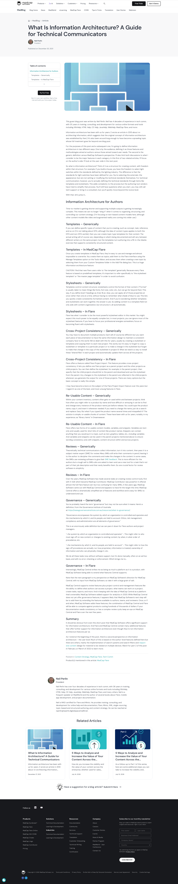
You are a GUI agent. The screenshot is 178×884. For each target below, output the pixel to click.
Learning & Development (55, 826)
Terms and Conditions (63, 872)
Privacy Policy (130, 852)
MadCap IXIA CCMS (30, 834)
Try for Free (44, 93)
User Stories (121, 10)
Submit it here (111, 787)
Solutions (59, 3)
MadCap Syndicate (30, 823)
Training (72, 848)
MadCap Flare (75, 10)
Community (73, 826)
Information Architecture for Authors (44, 71)
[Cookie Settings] (4, 880)
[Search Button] (104, 3)
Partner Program (98, 841)
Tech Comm (108, 657)
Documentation (74, 823)
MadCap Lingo (28, 841)
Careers (95, 826)
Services (72, 830)
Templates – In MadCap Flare (42, 79)
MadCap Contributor (30, 845)
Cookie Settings (145, 872)
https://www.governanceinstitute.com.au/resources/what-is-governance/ (99, 510)
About (95, 823)
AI (52, 3)
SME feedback (111, 459)
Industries (50, 830)
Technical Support (75, 834)
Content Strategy (82, 657)
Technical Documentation (55, 823)
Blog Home (34, 10)
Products (41, 3)
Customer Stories (99, 830)
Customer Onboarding (77, 841)
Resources (93, 3)
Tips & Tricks (97, 10)
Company (97, 819)
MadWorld (52, 10)
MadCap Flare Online (30, 830)
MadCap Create (28, 838)
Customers (72, 3)
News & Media (98, 837)
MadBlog (36, 20)
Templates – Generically (40, 75)
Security (135, 872)
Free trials (139, 3)
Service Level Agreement (122, 872)
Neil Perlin (38, 41)
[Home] (29, 21)
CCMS (86, 10)
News (43, 10)
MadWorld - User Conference (99, 846)
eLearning (63, 10)
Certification (73, 852)
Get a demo (154, 3)
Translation (109, 10)
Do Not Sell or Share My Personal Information (97, 872)
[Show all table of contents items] (44, 84)
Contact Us (97, 851)
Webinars (132, 10)
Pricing (83, 3)
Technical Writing (75, 845)
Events (95, 834)
